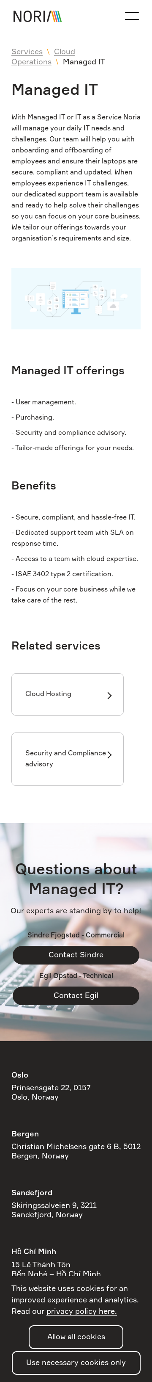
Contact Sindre (76, 955)
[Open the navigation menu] (131, 16)
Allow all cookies (76, 1337)
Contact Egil (76, 996)
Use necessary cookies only (76, 1363)
